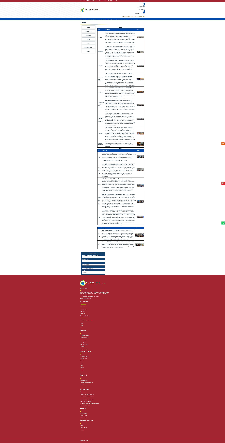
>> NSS (81, 363)
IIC (115, 19)
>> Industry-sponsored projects (86, 382)
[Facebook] (139, 1)
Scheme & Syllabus (88, 47)
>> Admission (82, 311)
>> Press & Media (83, 427)
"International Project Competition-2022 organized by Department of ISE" (87, 0)
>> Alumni (82, 367)
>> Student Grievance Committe (86, 399)
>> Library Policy (83, 342)
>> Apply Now (82, 313)
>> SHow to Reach (83, 415)
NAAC (113, 19)
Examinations (103, 19)
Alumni (132, 19)
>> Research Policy (84, 348)
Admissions (90, 19)
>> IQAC (81, 323)
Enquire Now (223, 143)
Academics (96, 19)
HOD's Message (88, 31)
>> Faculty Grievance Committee (87, 396)
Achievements (88, 35)
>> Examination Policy (84, 335)
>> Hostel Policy (83, 340)
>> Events (82, 429)
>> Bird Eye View (83, 417)
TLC (130, 19)
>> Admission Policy (84, 344)
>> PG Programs (83, 309)
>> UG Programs (83, 306)
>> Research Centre (84, 380)
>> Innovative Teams (84, 356)
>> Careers (82, 369)
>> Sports (82, 360)
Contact (137, 19)
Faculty (88, 43)
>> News (81, 425)
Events (88, 39)
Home (81, 19)
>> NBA (81, 327)
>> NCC (81, 365)
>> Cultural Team (83, 358)
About (84, 19)
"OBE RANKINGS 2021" (108, 0)
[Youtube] (141, 1)
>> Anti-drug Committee (85, 405)
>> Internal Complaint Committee (87, 394)
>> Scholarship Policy (84, 337)
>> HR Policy (82, 346)
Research (108, 19)
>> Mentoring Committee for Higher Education (89, 403)
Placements (119, 19)
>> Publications (83, 387)
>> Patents (82, 384)
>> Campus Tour (83, 413)
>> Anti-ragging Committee (85, 401)
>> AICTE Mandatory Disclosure (86, 321)
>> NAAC (81, 325)
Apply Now (223, 183)
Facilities (125, 19)
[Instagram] (144, 1)
